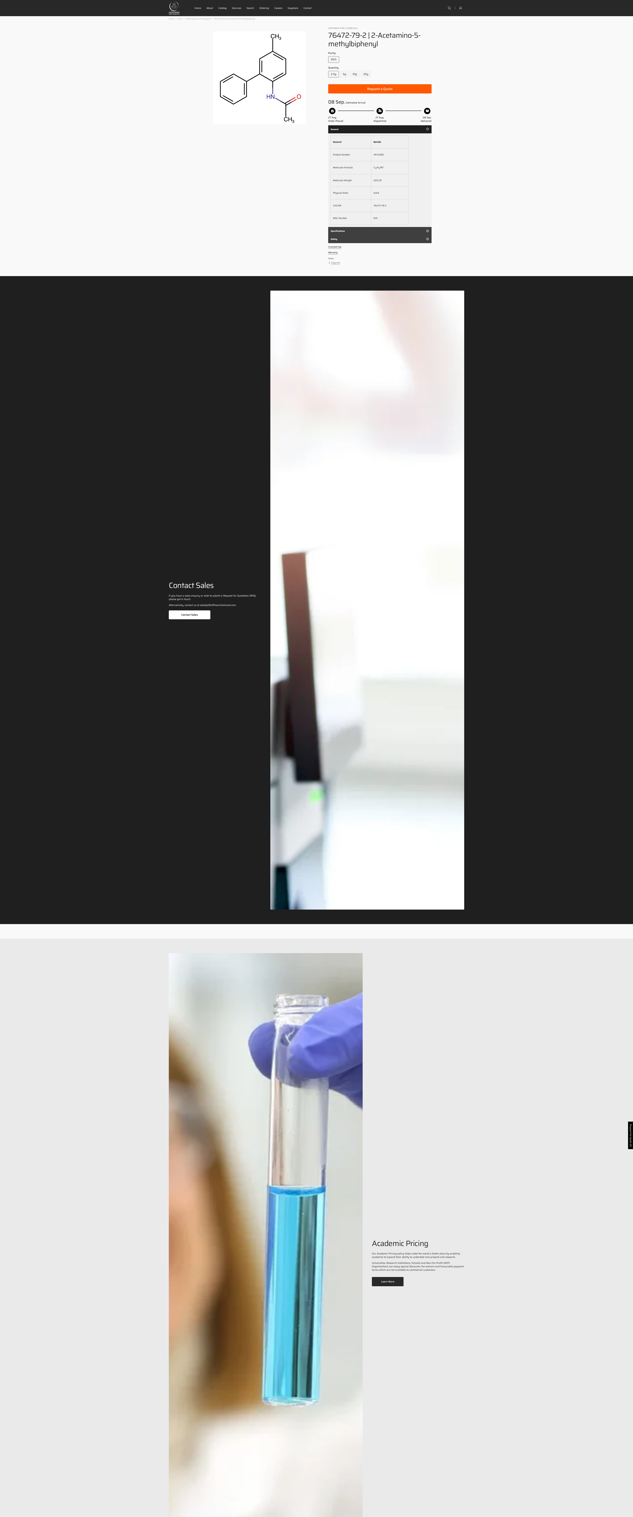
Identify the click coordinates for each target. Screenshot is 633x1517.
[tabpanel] (379, 180)
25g (367, 74)
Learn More (387, 1282)
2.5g (335, 74)
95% (335, 60)
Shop (180, 18)
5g (346, 74)
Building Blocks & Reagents (198, 18)
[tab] (379, 129)
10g (356, 74)
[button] (449, 8)
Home (171, 18)
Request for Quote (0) (631, 1135)
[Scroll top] (629, 1513)
